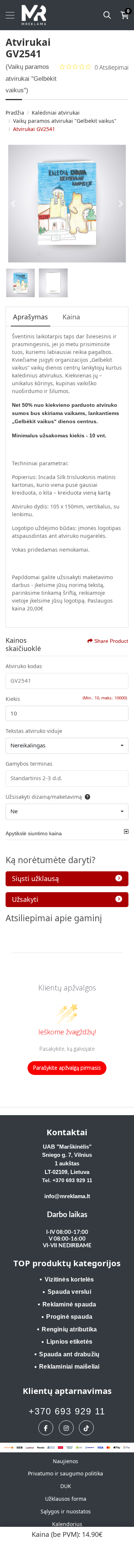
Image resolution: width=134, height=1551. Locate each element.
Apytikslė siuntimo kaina (34, 833)
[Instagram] (67, 1427)
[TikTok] (87, 1427)
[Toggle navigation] (10, 15)
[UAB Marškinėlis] (34, 15)
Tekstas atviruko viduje (34, 730)
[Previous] (13, 203)
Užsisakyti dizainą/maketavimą (44, 796)
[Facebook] (46, 1427)
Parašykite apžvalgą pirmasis (67, 1067)
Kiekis (13, 698)
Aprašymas (30, 316)
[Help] (86, 796)
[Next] (121, 203)
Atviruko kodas (24, 666)
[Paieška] (107, 15)
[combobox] (67, 746)
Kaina (71, 316)
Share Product (111, 641)
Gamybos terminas (29, 763)
